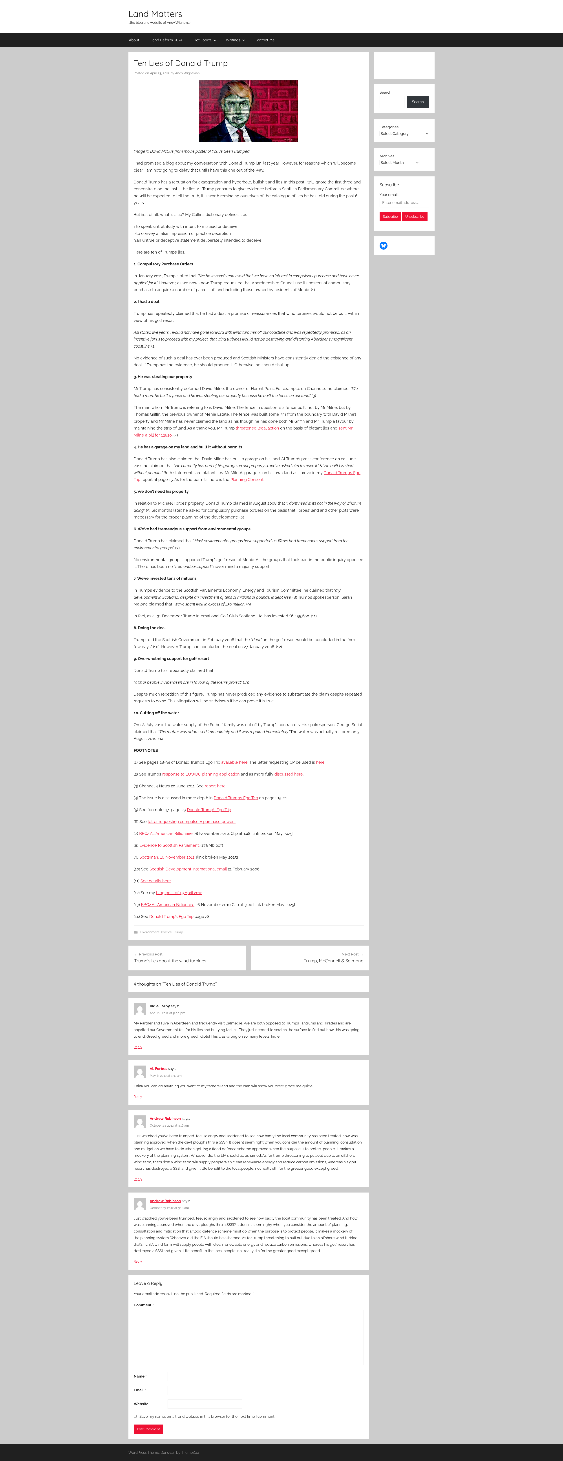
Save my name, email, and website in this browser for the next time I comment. (207, 1416)
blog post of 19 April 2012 (179, 892)
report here (215, 786)
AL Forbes (158, 1068)
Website (141, 1404)
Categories (389, 127)
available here (234, 762)
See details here (156, 881)
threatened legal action (257, 428)
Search (385, 92)
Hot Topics (203, 40)
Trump (178, 932)
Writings (233, 40)
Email (140, 1390)
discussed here (288, 774)
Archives (387, 156)
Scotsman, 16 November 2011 (166, 857)
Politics (166, 932)
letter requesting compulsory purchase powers (192, 821)
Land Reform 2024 (166, 40)
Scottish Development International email (188, 869)
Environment (149, 932)
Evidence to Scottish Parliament (169, 845)
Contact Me (265, 40)
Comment (144, 1305)
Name (140, 1376)
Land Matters (155, 13)
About (134, 40)
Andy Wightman (187, 73)
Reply (138, 1047)
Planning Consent (246, 479)
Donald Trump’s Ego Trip (236, 798)
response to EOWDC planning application (201, 774)
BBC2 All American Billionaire (166, 833)
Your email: (389, 194)
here (320, 762)
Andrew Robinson (165, 1118)
